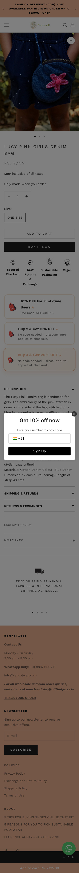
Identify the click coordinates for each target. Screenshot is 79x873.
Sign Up (39, 451)
